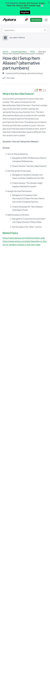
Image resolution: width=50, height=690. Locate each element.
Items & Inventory (35, 73)
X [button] (48, 2)
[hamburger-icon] (46, 20)
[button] (5, 38)
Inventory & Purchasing (16, 73)
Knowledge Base (19, 51)
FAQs (32, 51)
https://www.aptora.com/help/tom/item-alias (24, 238)
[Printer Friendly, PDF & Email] (40, 90)
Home (5, 51)
